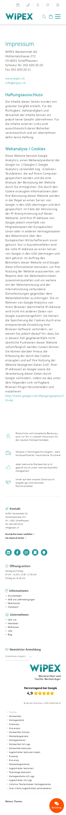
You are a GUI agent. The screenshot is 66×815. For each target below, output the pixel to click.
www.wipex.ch (15, 78)
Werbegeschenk (16, 720)
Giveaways (14, 724)
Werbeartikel (15, 716)
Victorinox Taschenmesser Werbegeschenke (30, 784)
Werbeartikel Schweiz (19, 732)
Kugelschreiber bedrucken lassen (24, 752)
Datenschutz (14, 603)
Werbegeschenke (17, 740)
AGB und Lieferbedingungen (21, 599)
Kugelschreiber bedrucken (21, 768)
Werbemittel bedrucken (20, 748)
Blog (10, 634)
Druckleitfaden (15, 595)
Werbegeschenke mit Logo (21, 776)
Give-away (14, 760)
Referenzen (13, 627)
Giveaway (13, 756)
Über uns (12, 619)
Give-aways (14, 728)
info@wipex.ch (15, 83)
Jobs (10, 631)
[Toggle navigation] (57, 17)
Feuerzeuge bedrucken (20, 772)
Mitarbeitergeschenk (18, 736)
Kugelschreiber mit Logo (20, 780)
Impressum (13, 607)
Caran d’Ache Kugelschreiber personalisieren (30, 788)
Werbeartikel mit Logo (19, 744)
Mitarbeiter (13, 623)
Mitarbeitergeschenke (19, 764)
